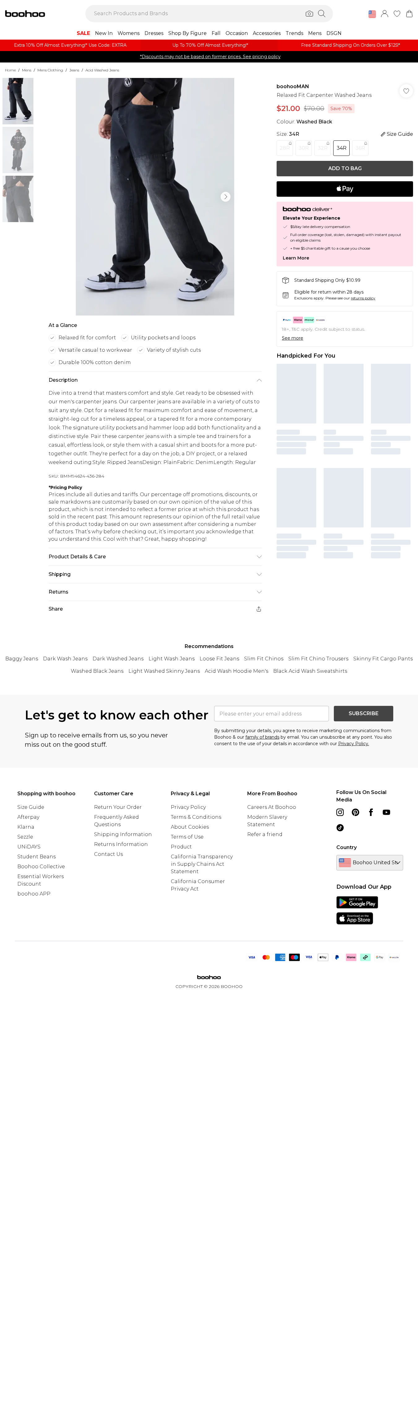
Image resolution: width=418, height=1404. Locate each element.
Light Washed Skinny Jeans (164, 671)
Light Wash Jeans (172, 659)
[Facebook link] (371, 812)
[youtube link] (386, 812)
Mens (26, 70)
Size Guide (30, 807)
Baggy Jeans (21, 659)
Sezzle (25, 837)
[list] (155, 197)
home (10, 70)
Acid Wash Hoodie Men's (236, 671)
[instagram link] (340, 812)
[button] (372, 14)
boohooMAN (293, 86)
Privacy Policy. (353, 743)
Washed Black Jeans (97, 671)
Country (346, 847)
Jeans (74, 70)
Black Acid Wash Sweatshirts (310, 671)
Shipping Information (123, 834)
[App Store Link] (357, 910)
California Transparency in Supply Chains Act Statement (202, 864)
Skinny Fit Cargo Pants (383, 659)
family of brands (262, 737)
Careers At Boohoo (271, 807)
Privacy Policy (188, 807)
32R (323, 148)
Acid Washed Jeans (102, 70)
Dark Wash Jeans (65, 659)
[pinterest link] (355, 812)
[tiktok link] (340, 827)
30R (304, 148)
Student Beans (36, 857)
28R (285, 148)
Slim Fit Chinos (263, 659)
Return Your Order (118, 807)
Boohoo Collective (41, 866)
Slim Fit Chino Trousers (318, 659)
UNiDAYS (29, 847)
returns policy (363, 298)
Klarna (25, 827)
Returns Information (121, 844)
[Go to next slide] (226, 197)
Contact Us (108, 854)
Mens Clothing (50, 70)
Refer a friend (264, 834)
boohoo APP (33, 894)
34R (342, 148)
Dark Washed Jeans (118, 659)
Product (181, 847)
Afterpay (28, 817)
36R (360, 148)
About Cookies (190, 827)
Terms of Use (187, 837)
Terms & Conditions (196, 817)
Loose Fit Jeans (219, 659)
